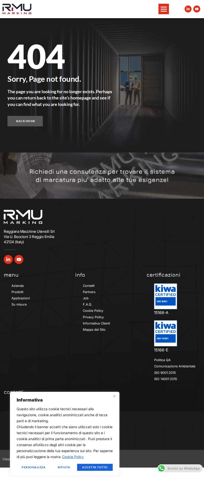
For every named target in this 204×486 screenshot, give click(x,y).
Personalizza (34, 467)
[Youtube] (196, 8)
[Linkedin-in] (188, 8)
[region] (64, 434)
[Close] (114, 396)
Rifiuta (64, 467)
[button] (163, 9)
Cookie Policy (73, 457)
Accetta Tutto (95, 467)
